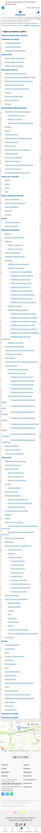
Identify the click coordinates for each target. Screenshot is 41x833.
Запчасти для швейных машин (20, 123)
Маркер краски (11, 154)
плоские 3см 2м (17, 572)
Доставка (5, 772)
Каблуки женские (15, 245)
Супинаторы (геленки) (14, 454)
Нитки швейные (11, 226)
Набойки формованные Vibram (24, 329)
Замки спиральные (16, 473)
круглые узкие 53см (19, 580)
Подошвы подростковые (15, 51)
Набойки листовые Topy (21, 287)
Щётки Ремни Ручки (16, 115)
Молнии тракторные (16, 507)
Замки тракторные (15, 476)
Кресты (8, 93)
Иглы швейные (11, 142)
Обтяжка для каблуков (14, 346)
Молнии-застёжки (12, 495)
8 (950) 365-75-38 (33, 8)
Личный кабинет (29, 780)
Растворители (11, 710)
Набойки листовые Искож (21, 298)
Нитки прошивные (13, 222)
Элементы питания (9, 714)
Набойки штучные (15, 343)
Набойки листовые (16, 268)
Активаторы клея (12, 645)
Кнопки (8, 484)
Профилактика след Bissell (22, 377)
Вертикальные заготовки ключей (19, 81)
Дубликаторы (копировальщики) (18, 138)
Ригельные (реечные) (14, 96)
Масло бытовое (11, 691)
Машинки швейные (13, 157)
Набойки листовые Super (21, 283)
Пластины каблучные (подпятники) (19, 350)
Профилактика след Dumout (23, 381)
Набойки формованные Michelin (24, 318)
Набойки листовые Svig (20, 279)
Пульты (8, 104)
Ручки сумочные (15, 557)
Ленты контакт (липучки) (15, 203)
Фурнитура (6, 457)
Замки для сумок (15, 550)
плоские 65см (16, 576)
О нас (3, 768)
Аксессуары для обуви (14, 62)
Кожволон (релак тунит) (15, 256)
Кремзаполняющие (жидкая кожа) (19, 683)
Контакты (27, 776)
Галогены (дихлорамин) (15, 656)
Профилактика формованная (20, 396)
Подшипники (13, 622)
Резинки (8, 211)
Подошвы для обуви (10, 39)
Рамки (7, 518)
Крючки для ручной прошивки (18, 150)
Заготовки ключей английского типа (20, 77)
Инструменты (10, 146)
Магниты (11, 553)
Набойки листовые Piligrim (22, 276)
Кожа (7, 184)
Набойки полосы (15, 306)
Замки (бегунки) (11, 469)
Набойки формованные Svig (22, 325)
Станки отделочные (13, 169)
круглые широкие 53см (20, 584)
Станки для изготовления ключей (19, 165)
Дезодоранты (10, 664)
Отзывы (26, 768)
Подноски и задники (13, 354)
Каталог (4, 765)
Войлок (8, 234)
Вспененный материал (14, 237)
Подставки (12, 618)
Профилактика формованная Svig (25, 424)
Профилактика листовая (18, 369)
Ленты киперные (12, 199)
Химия (4, 641)
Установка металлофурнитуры (17, 173)
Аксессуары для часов (14, 66)
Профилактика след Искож (22, 392)
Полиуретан (10, 358)
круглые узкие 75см (19, 592)
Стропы (8, 215)
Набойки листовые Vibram (22, 291)
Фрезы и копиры (15, 119)
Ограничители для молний (16, 511)
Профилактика (11, 366)
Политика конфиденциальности (13, 806)
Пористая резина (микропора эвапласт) (21, 362)
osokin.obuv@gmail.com (11, 784)
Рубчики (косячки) (12, 450)
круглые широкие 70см (20, 588)
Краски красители (12, 672)
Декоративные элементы (15, 461)
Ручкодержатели (12, 595)
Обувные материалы (10, 230)
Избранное (27, 787)
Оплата (4, 776)
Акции (26, 765)
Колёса (11, 611)
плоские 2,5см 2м (18, 569)
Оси (9, 614)
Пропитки (9, 706)
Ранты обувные (11, 446)
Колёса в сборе (14, 607)
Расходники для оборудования (18, 112)
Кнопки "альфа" (14, 488)
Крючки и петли (11, 492)
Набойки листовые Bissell (21, 272)
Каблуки (8, 241)
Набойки (8, 260)
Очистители (10, 702)
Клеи (7, 668)
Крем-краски (10, 679)
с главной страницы (30, 25)
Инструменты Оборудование (14, 108)
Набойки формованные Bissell (23, 314)
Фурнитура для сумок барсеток (18, 546)
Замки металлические (17, 480)
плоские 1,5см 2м (18, 561)
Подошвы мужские (13, 47)
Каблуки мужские (15, 249)
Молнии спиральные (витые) (20, 503)
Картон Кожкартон (12, 253)
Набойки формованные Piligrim (24, 321)
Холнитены (9, 637)
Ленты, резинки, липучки (12, 196)
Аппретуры (9, 649)
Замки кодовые (14, 603)
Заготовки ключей (9, 70)
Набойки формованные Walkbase (25, 333)
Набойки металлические (18, 264)
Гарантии (27, 772)
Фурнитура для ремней (15, 538)
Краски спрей (10, 675)
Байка (7, 180)
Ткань (7, 188)
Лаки (7, 687)
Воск (7, 652)
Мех (6, 192)
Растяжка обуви (11, 134)
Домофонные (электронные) (17, 89)
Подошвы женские (13, 43)
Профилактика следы (17, 373)
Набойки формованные (18, 310)
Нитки (4, 218)
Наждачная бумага (12, 161)
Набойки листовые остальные (23, 302)
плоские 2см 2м (17, 565)
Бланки (8, 127)
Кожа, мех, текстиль (10, 176)
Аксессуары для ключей (15, 58)
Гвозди (8, 131)
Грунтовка (9, 660)
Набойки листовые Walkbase (23, 295)
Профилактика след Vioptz (22, 388)
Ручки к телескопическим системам (23, 633)
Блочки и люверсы (13, 465)
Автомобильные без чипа (15, 73)
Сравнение (27, 783)
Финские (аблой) (12, 100)
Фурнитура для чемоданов (16, 599)
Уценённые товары (9, 717)
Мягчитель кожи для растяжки (17, 694)
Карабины (9, 542)
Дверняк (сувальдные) (14, 85)
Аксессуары (6, 54)
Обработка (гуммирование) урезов (19, 698)
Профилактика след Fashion (22, 385)
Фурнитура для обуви (14, 522)
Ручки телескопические (18, 630)
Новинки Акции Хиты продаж (14, 35)
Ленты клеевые (11, 207)
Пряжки (8, 515)
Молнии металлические (18, 499)
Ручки (10, 626)
